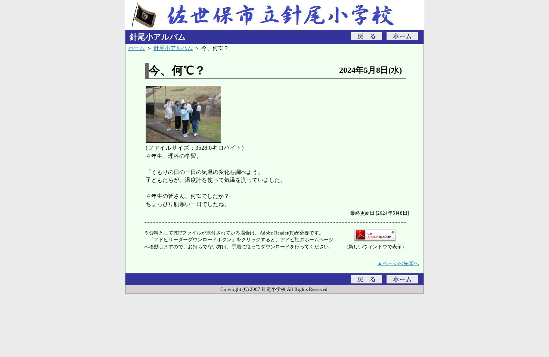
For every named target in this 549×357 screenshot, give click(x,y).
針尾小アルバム (173, 48)
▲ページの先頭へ (398, 263)
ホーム (136, 48)
